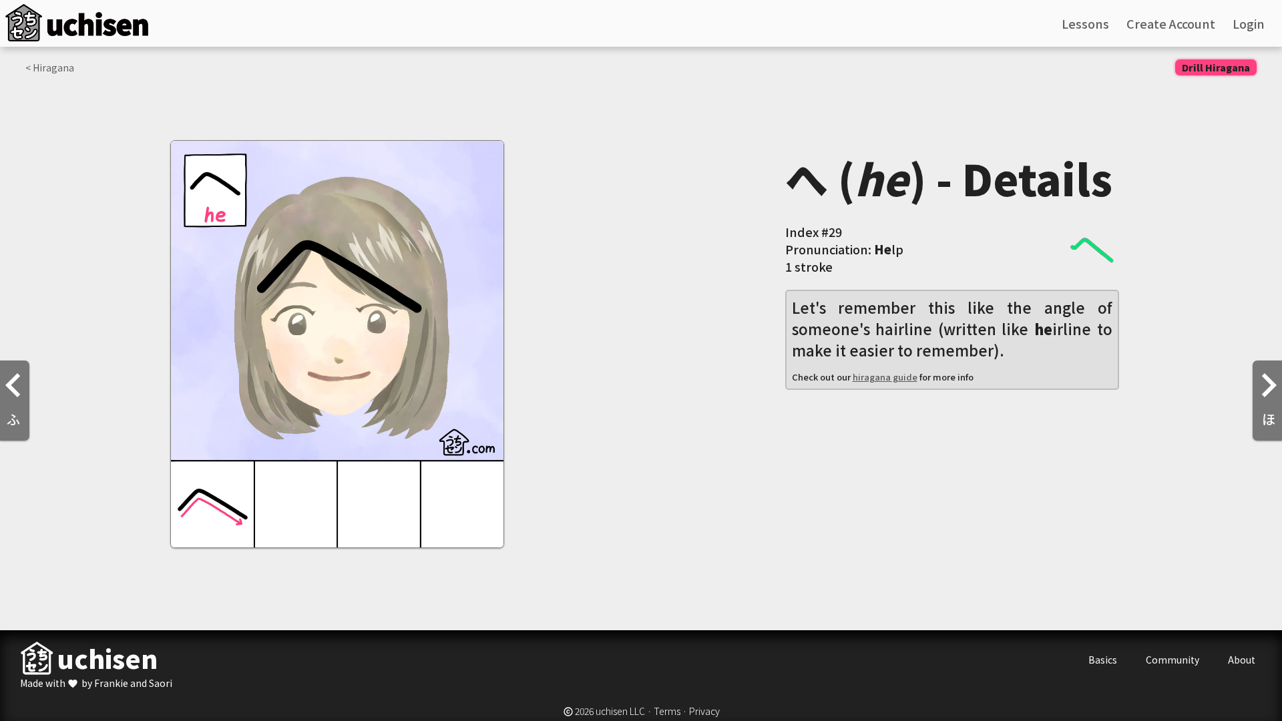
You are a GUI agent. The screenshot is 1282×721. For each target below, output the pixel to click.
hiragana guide (885, 377)
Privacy (704, 711)
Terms (667, 711)
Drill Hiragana (1216, 67)
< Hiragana (49, 67)
